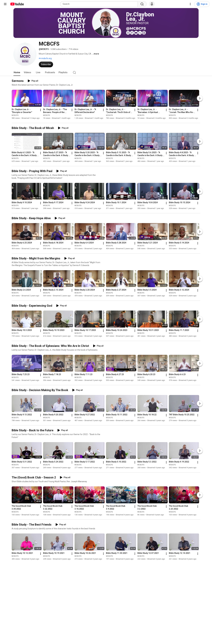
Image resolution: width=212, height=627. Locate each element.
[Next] (200, 98)
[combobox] (100, 4)
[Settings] (190, 4)
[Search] (142, 4)
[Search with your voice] (152, 4)
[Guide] (5, 4)
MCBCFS (15, 115)
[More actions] (40, 110)
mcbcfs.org (46, 58)
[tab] (16, 72)
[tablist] (106, 72)
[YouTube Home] (17, 4)
